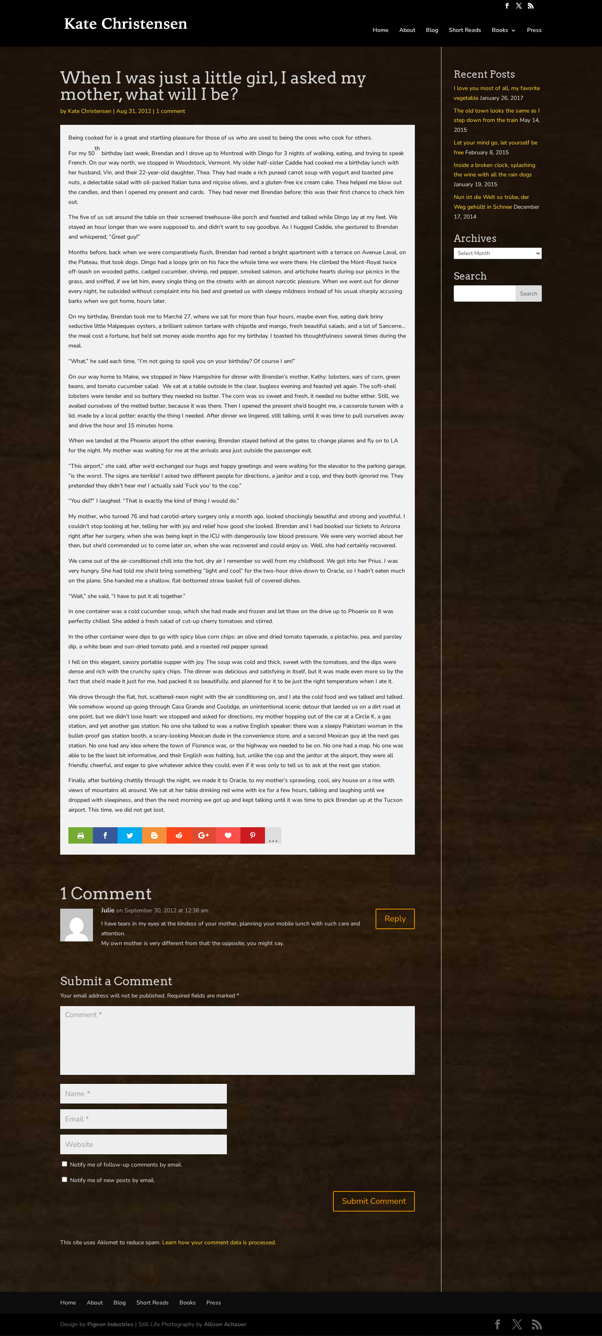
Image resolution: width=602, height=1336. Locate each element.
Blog (432, 30)
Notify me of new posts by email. (112, 1180)
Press (534, 30)
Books (500, 30)
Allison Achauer (225, 1324)
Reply (395, 918)
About (407, 30)
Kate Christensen (89, 111)
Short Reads (465, 30)
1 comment (170, 111)
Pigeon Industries (110, 1324)
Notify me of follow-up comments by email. (126, 1165)
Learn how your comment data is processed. (219, 1242)
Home (381, 30)
